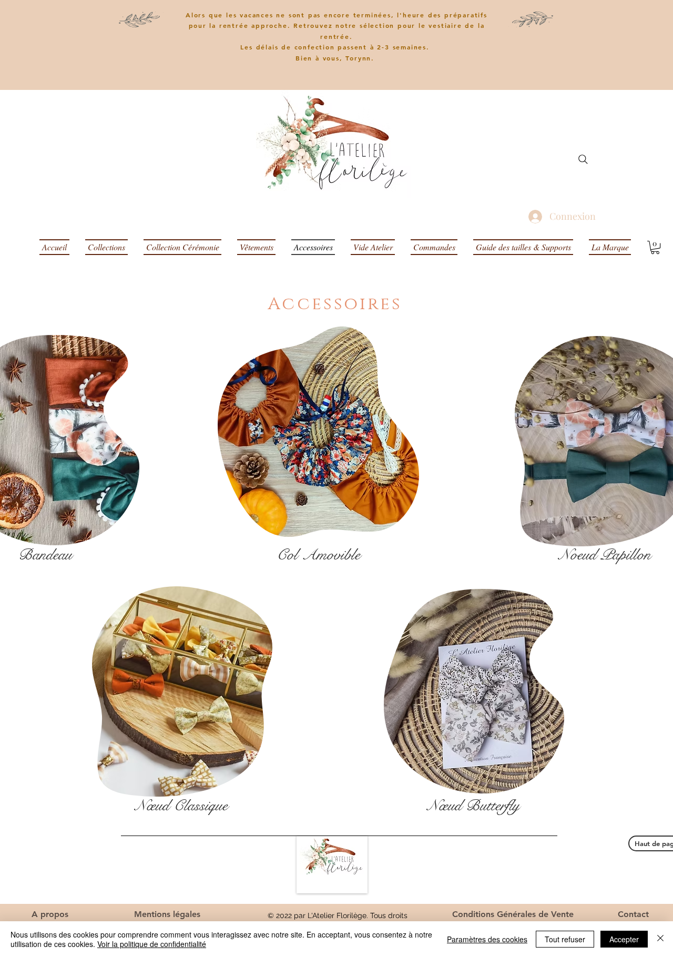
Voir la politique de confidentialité (151, 944)
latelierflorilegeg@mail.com (516, 876)
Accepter (624, 939)
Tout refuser (565, 939)
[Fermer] (660, 939)
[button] (655, 247)
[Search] (583, 159)
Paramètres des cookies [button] (487, 939)
